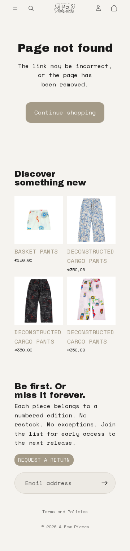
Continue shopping (65, 112)
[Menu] (15, 8)
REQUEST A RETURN (44, 459)
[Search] (31, 8)
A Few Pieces (74, 527)
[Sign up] (104, 482)
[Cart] (114, 8)
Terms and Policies (65, 512)
